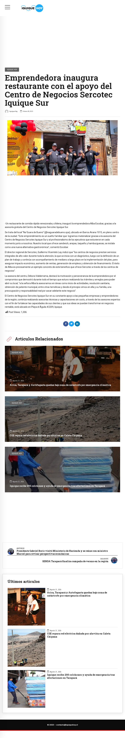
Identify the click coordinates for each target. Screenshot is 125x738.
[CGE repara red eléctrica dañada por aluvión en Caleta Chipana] (62, 419)
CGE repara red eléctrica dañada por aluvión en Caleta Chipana (46, 435)
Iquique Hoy (12, 69)
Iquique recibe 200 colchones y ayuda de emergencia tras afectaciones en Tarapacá (57, 485)
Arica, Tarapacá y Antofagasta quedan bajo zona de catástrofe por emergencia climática (60, 385)
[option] (62, 147)
